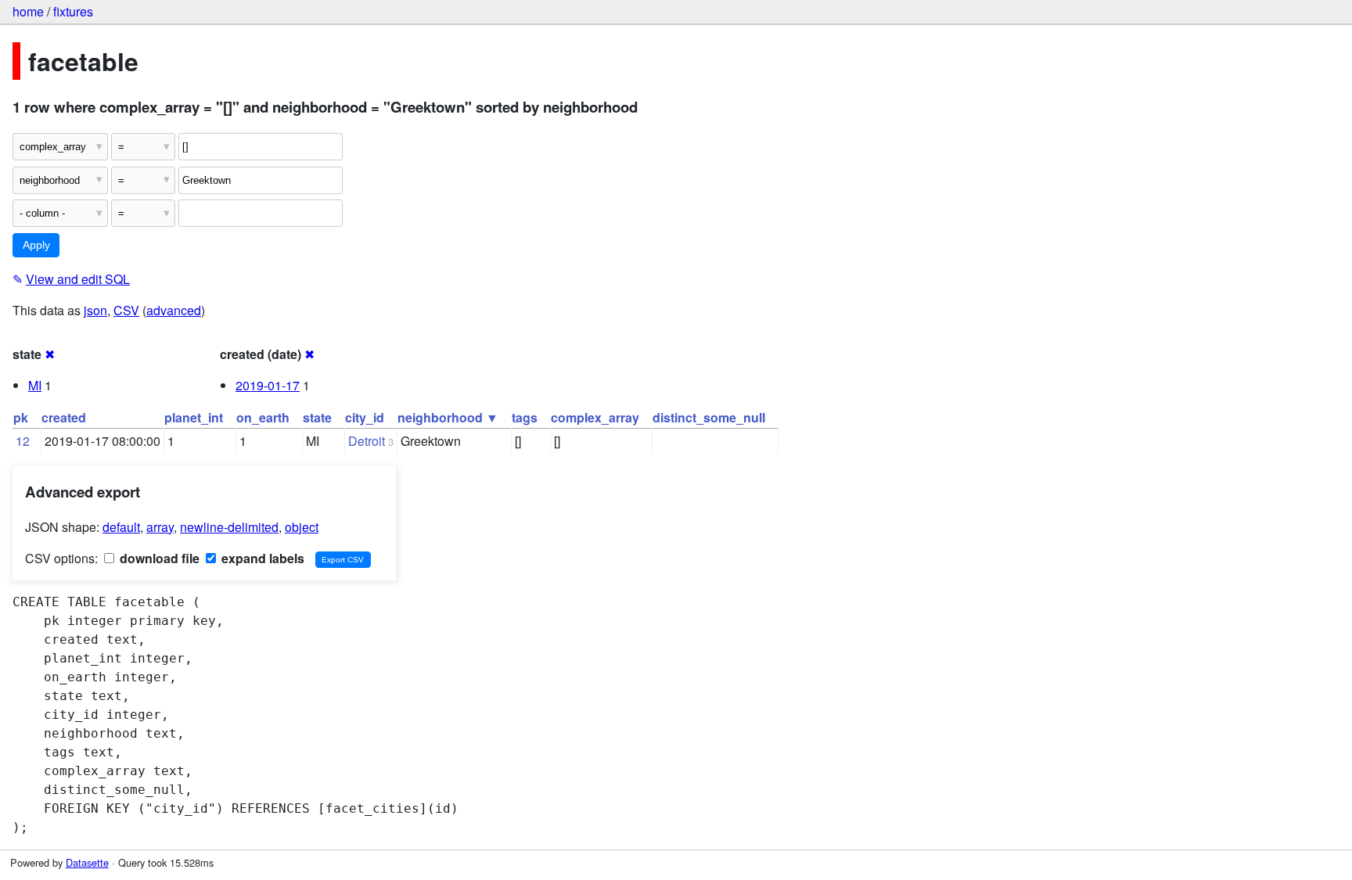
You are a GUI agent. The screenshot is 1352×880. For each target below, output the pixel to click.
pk (20, 417)
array (160, 527)
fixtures (73, 11)
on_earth (262, 417)
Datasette (87, 862)
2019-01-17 (268, 385)
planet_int (193, 417)
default (121, 527)
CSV (126, 310)
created (63, 417)
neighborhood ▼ (447, 417)
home (28, 11)
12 (23, 441)
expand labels (261, 558)
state (317, 417)
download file (158, 558)
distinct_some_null (709, 417)
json (95, 310)
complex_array (595, 417)
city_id (364, 417)
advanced (173, 310)
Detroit (366, 441)
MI (34, 385)
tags (525, 417)
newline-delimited (229, 527)
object (301, 527)
